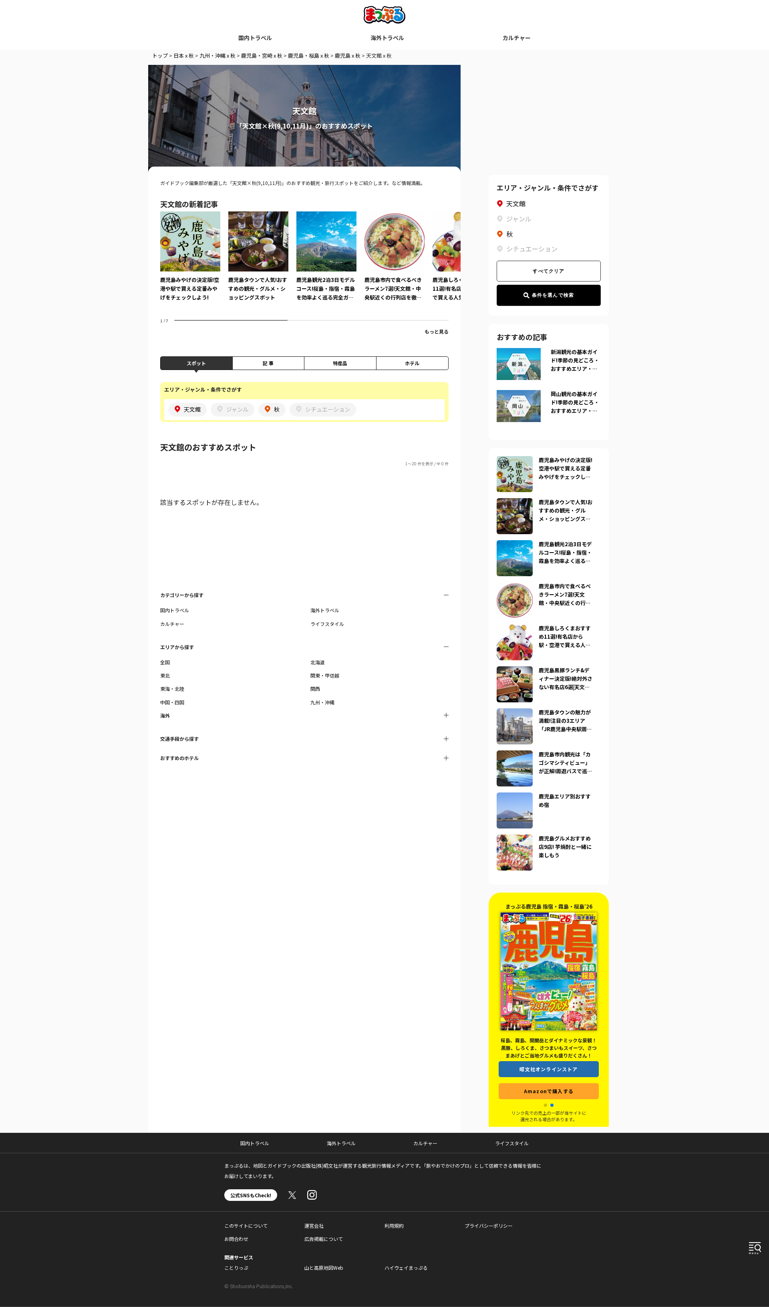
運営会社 (314, 1225)
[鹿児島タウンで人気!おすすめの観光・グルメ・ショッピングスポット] (258, 261)
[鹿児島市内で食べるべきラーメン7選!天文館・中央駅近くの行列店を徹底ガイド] (394, 261)
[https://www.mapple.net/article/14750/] (515, 461)
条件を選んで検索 (553, 295)
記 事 (268, 363)
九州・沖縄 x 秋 (217, 55)
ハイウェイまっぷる (406, 1267)
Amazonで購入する (549, 1091)
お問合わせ (236, 1238)
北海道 (317, 662)
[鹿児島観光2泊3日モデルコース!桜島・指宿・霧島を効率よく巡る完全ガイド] (326, 261)
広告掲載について (323, 1238)
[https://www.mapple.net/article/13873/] (515, 545)
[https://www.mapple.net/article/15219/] (515, 797)
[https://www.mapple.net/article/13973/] (515, 839)
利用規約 (394, 1225)
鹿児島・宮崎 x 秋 (261, 55)
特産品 (340, 363)
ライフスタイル (327, 623)
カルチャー (517, 38)
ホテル (412, 363)
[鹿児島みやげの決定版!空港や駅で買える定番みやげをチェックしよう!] (190, 261)
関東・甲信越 (324, 675)
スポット (196, 363)
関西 (315, 688)
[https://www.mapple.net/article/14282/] (515, 713)
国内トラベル (255, 38)
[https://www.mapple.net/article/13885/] (515, 755)
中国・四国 (172, 702)
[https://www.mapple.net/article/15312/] (515, 629)
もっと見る (437, 331)
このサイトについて (246, 1225)
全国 (165, 662)
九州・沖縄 (322, 702)
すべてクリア (548, 271)
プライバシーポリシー (489, 1225)
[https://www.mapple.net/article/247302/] (515, 587)
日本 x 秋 (183, 55)
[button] (545, 1105)
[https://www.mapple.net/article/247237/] (515, 671)
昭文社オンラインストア (548, 1069)
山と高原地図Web (323, 1267)
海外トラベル (387, 38)
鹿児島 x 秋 (347, 55)
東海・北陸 (172, 688)
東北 (165, 675)
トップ (160, 55)
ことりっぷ (236, 1267)
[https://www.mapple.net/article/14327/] (515, 503)
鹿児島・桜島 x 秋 (308, 55)
